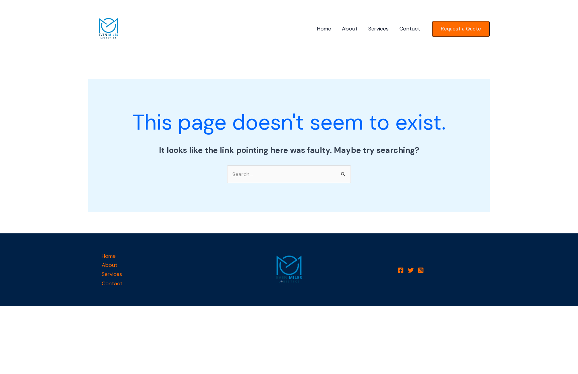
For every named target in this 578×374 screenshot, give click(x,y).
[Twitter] (411, 270)
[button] (461, 29)
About (350, 28)
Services (378, 28)
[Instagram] (421, 270)
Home (324, 28)
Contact (409, 28)
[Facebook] (401, 270)
